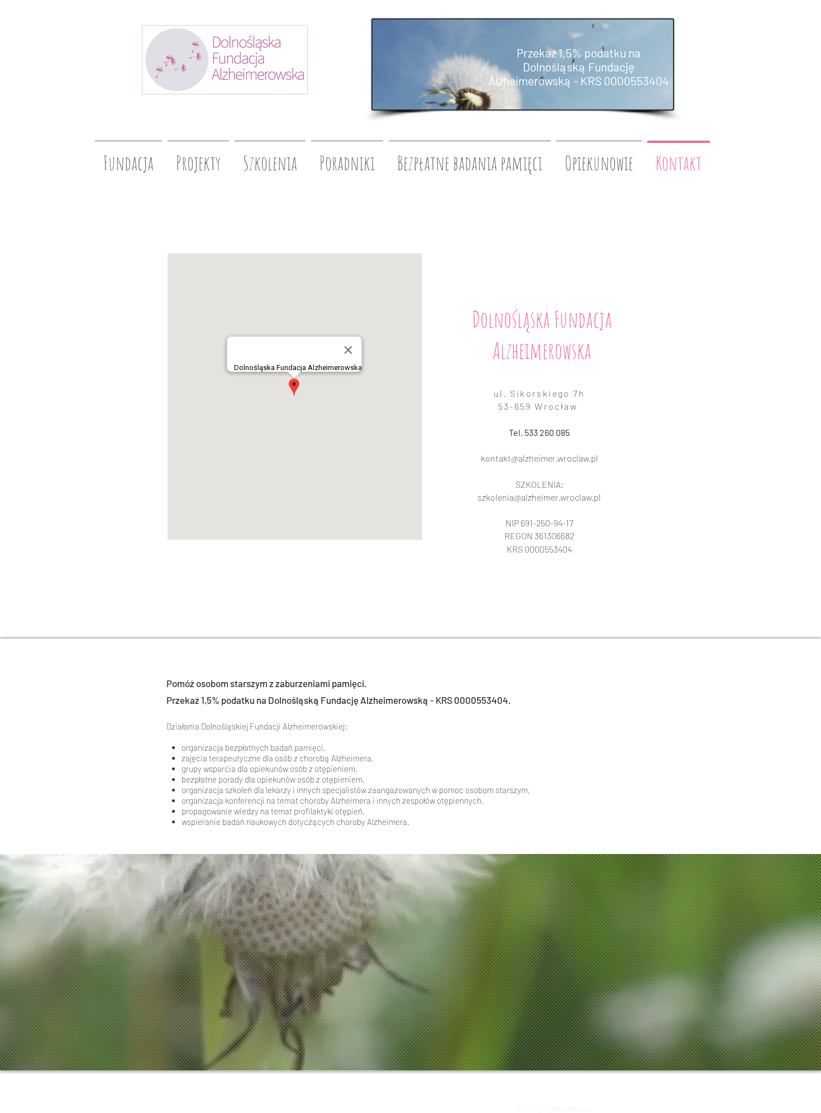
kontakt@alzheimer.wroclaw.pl (539, 458)
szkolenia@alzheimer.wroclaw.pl (539, 497)
